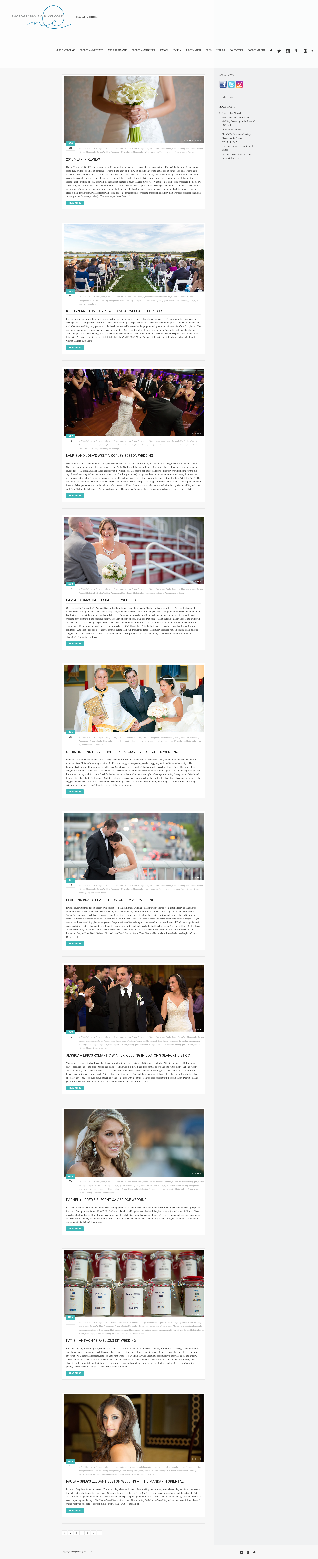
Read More (75, 203)
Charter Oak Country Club (124, 741)
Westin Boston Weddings (88, 448)
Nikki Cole (85, 148)
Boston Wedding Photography (132, 300)
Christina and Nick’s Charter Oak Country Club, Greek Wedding (122, 752)
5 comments (119, 1467)
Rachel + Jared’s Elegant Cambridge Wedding (106, 1200)
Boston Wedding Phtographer (108, 152)
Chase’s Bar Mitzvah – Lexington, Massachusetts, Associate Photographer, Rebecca (238, 138)
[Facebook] (248, 1552)
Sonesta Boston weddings (104, 1193)
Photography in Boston (184, 152)
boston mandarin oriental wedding (165, 1467)
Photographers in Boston (189, 445)
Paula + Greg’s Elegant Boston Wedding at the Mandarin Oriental (125, 1481)
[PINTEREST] (305, 51)
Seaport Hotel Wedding (183, 889)
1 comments (119, 1037)
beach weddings (138, 297)
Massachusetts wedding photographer (159, 152)
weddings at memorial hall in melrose (129, 1333)
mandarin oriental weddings (89, 1474)
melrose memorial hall (87, 1330)
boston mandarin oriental (141, 1467)
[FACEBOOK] (271, 51)
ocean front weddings (87, 304)
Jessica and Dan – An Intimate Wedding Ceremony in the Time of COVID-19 (238, 121)
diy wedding (144, 1326)
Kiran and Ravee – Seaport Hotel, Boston (237, 148)
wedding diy (109, 1333)
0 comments (119, 148)
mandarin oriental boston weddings (182, 1471)
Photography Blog (103, 148)
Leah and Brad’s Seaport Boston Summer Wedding (110, 900)
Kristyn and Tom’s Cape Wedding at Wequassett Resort (115, 311)
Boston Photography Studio (160, 148)
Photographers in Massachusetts (161, 1044)
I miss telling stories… (232, 129)
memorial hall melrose (131, 1330)
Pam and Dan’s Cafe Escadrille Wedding (101, 600)
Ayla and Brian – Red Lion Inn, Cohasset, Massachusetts (237, 156)
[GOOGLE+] (297, 51)
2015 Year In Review (83, 159)
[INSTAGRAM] (288, 51)
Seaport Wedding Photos (96, 893)
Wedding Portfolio (118, 1322)
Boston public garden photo (160, 441)
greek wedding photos (164, 741)
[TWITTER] (279, 51)
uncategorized (116, 737)
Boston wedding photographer (184, 148)
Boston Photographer (140, 148)
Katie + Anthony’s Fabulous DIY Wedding (101, 1341)
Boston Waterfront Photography (184, 1037)
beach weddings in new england (157, 297)
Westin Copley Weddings (109, 448)
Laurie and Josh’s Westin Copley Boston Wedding (109, 456)
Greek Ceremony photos (145, 741)
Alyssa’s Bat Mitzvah (231, 113)
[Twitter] (254, 1552)
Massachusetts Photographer (132, 152)
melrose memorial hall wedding (109, 1330)
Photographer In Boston (168, 445)
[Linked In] (241, 1552)
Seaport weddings (100, 1048)
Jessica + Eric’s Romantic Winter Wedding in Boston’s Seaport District (129, 1055)
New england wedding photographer (159, 889)
